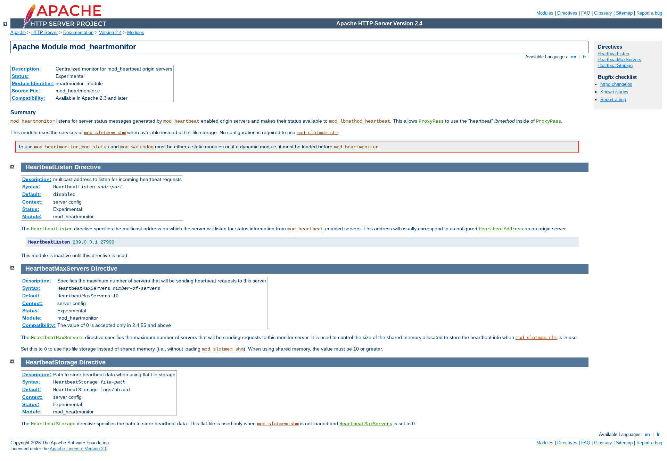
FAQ (585, 13)
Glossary (603, 13)
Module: (32, 216)
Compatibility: (28, 98)
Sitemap (624, 13)
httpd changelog (616, 84)
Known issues (614, 91)
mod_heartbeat (181, 121)
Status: (20, 76)
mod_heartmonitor (32, 121)
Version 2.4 (110, 32)
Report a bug (649, 13)
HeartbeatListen (613, 53)
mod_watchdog (137, 147)
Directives (567, 13)
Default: (31, 194)
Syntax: (31, 186)
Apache (18, 32)
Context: (32, 202)
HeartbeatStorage (615, 65)
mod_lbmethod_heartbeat (359, 121)
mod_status (95, 147)
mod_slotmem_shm (105, 132)
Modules (544, 13)
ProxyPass (431, 121)
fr (584, 56)
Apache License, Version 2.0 (78, 448)
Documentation (78, 32)
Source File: (26, 90)
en (574, 56)
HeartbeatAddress (501, 229)
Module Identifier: (33, 83)
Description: (26, 69)
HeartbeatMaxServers (365, 424)
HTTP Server (44, 32)
